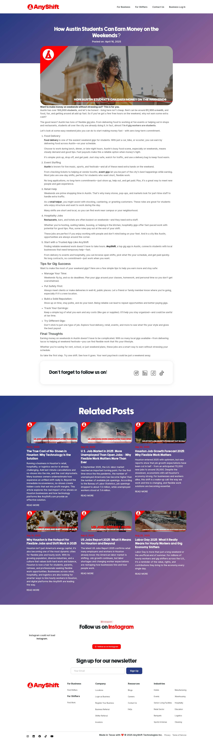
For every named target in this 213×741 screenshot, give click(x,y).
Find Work (71, 703)
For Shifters (141, 7)
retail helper (55, 202)
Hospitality (179, 703)
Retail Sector (159, 709)
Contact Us (158, 7)
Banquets (157, 716)
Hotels (156, 690)
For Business (123, 7)
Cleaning (178, 722)
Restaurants (50, 219)
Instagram (42, 638)
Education (179, 709)
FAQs (130, 709)
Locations (99, 690)
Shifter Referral (101, 716)
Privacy (167, 735)
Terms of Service (179, 735)
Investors (99, 722)
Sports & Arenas (160, 722)
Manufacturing (180, 690)
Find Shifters (72, 690)
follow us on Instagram (108, 647)
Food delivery (51, 140)
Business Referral (102, 709)
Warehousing (180, 696)
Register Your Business (104, 703)
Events (156, 696)
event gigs (104, 172)
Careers (131, 696)
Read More (33, 505)
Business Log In (177, 7)
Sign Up (134, 671)
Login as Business (102, 696)
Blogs (130, 690)
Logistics (178, 716)
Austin (47, 166)
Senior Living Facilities (163, 703)
